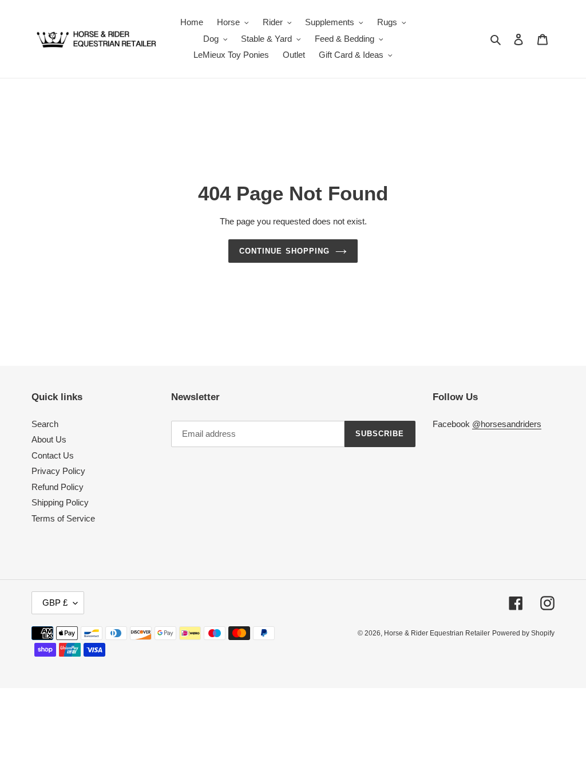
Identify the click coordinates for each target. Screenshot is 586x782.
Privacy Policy (58, 471)
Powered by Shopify (523, 633)
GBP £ (55, 602)
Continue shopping (284, 251)
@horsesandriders (506, 424)
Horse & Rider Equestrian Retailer (437, 633)
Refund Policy (57, 487)
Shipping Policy (60, 502)
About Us (48, 439)
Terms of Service (63, 518)
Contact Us (52, 455)
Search (44, 424)
